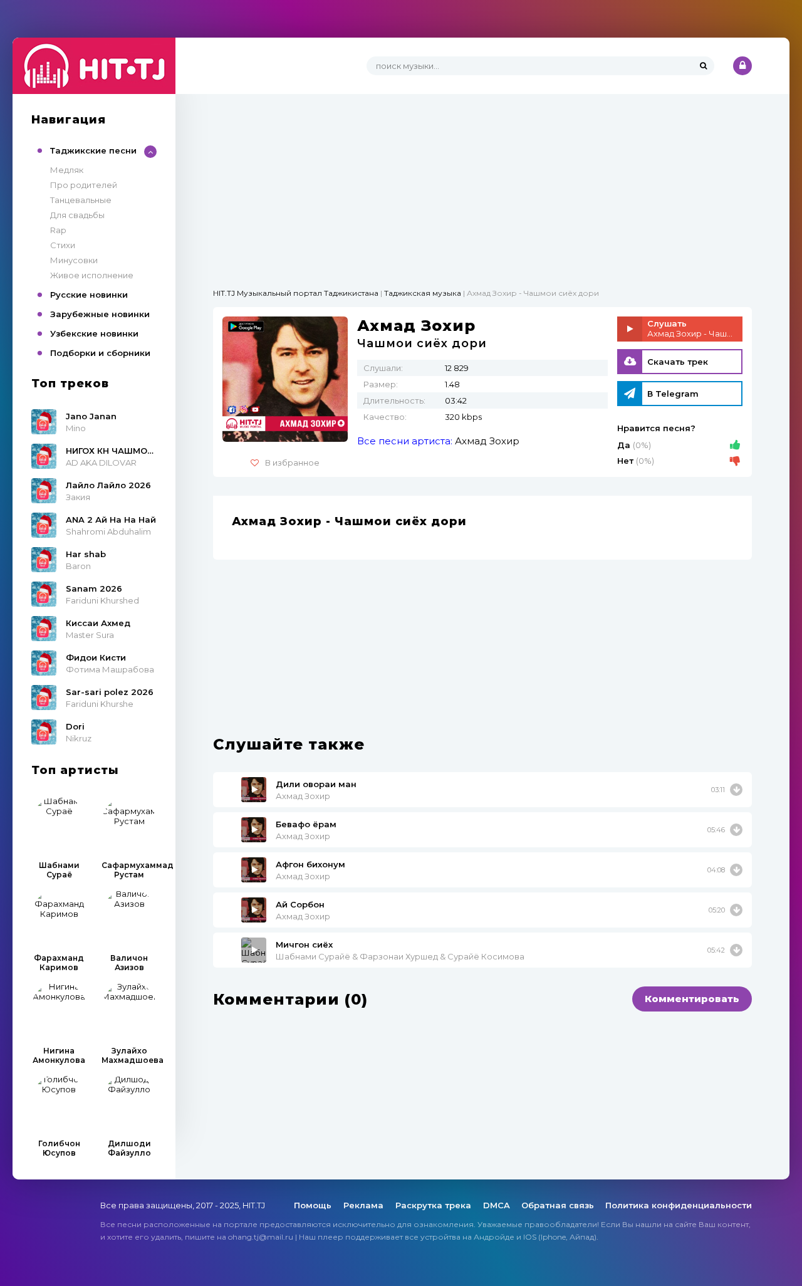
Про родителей (83, 185)
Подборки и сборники (100, 353)
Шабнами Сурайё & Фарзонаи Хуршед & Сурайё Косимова (400, 956)
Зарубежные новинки (100, 314)
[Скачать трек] (736, 789)
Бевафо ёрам (306, 824)
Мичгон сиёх (304, 944)
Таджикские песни (93, 150)
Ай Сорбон (300, 904)
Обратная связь (557, 1205)
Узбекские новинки (94, 333)
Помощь (314, 1205)
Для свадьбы (77, 215)
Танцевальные (81, 200)
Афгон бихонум (310, 864)
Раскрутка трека (434, 1205)
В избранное (292, 462)
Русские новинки (89, 295)
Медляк (66, 170)
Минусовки (74, 260)
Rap (58, 230)
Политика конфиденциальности (678, 1205)
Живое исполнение (91, 275)
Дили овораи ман (316, 784)
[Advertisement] (482, 181)
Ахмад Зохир (487, 441)
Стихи (62, 245)
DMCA (496, 1205)
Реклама (364, 1205)
